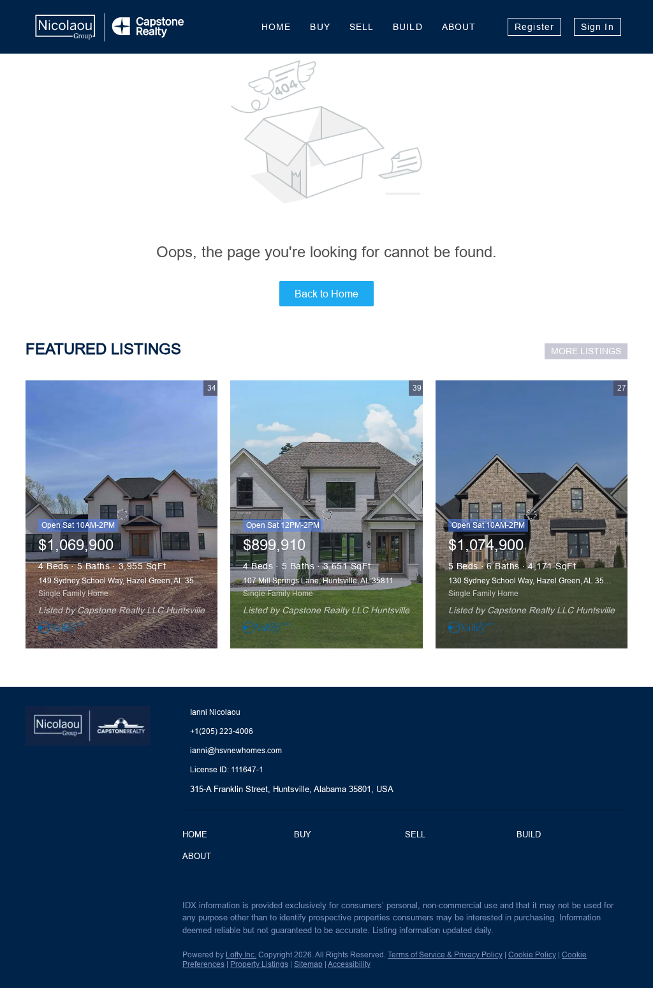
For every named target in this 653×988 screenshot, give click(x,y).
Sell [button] (361, 27)
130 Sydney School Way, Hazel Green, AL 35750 (532, 580)
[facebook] (35, 908)
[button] (198, 836)
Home (276, 27)
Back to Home (326, 293)
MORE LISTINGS (586, 351)
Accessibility (349, 964)
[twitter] (60, 908)
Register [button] (534, 27)
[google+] (111, 908)
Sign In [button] (597, 27)
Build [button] (408, 27)
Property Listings (259, 964)
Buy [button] (320, 27)
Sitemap (308, 964)
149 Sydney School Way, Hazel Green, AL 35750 (122, 580)
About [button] (459, 27)
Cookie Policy (532, 954)
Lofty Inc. (241, 954)
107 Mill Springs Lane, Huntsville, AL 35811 (318, 580)
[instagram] (86, 908)
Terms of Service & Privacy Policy (445, 954)
